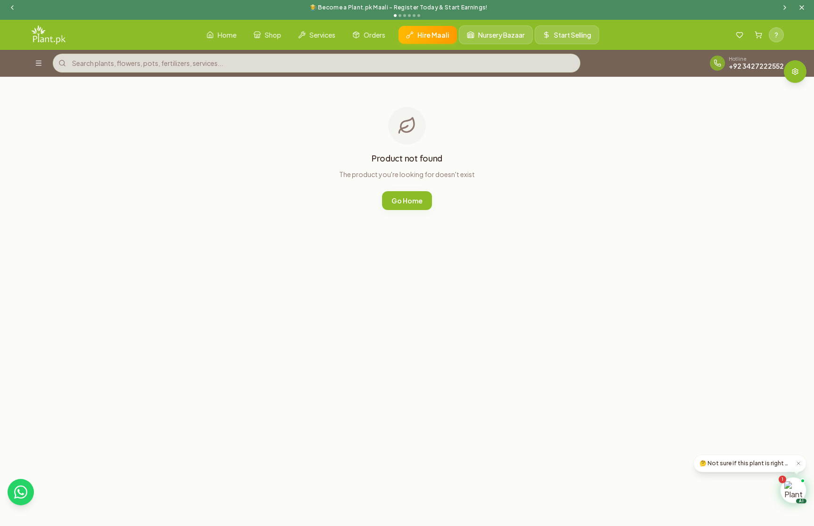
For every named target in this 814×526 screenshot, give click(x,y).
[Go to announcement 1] (395, 15)
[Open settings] (795, 71)
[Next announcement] (785, 7)
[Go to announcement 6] (418, 15)
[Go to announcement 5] (414, 15)
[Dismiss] (798, 463)
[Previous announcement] (12, 7)
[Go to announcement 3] (404, 15)
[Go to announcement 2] (400, 15)
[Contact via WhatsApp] (21, 492)
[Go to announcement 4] (409, 15)
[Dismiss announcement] (801, 7)
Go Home (407, 200)
